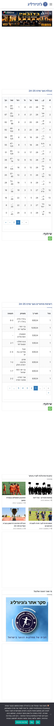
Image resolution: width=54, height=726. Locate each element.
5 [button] (18, 388)
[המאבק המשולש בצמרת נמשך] (13, 488)
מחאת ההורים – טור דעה (42, 498)
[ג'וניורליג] (38, 4)
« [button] (26, 222)
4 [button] (22, 388)
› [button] (9, 388)
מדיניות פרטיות (21, 722)
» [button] (5, 222)
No (32, 722)
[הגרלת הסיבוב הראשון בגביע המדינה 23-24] (13, 514)
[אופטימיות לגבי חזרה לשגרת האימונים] (40, 514)
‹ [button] (44, 388)
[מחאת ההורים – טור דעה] (40, 488)
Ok (38, 722)
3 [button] (27, 388)
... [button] (40, 388)
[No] (51, 714)
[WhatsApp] (50, 238)
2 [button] (14, 222)
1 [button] (18, 222)
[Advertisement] (27, 59)
